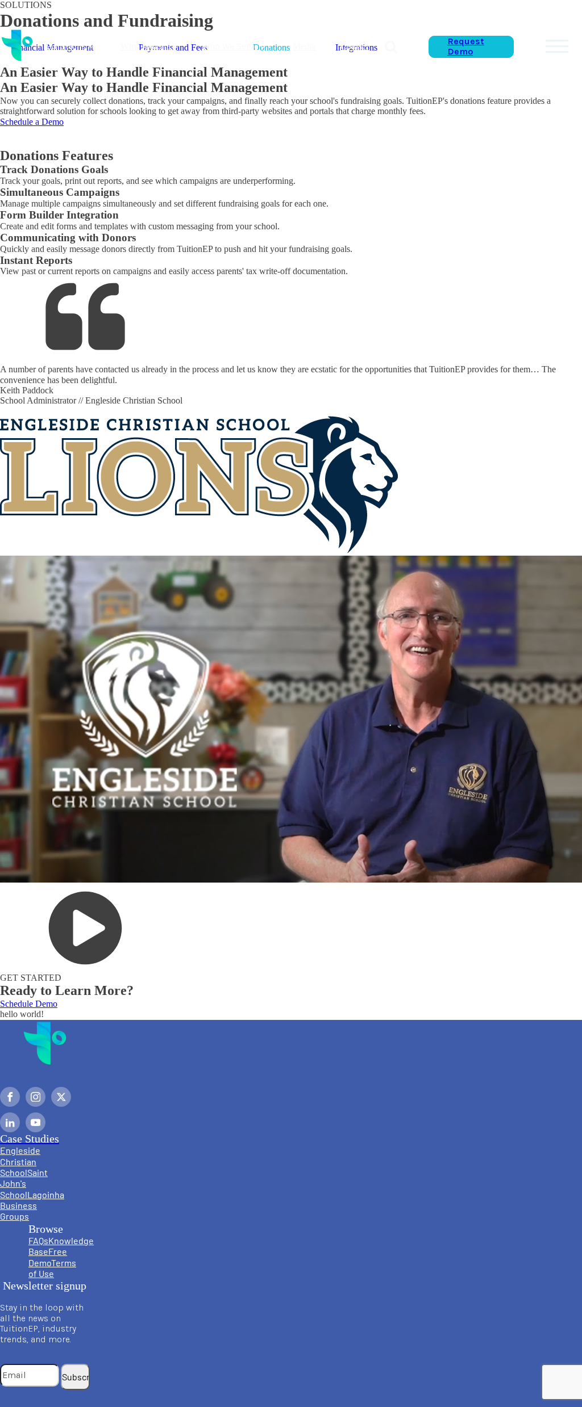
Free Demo (47, 1256)
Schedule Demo (28, 1004)
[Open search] (391, 46)
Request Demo (465, 46)
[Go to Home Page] (17, 46)
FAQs (38, 1240)
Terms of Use (52, 1268)
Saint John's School (24, 1183)
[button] (71, 46)
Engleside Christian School (20, 1161)
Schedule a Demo (32, 122)
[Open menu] (557, 46)
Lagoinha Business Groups (32, 1205)
